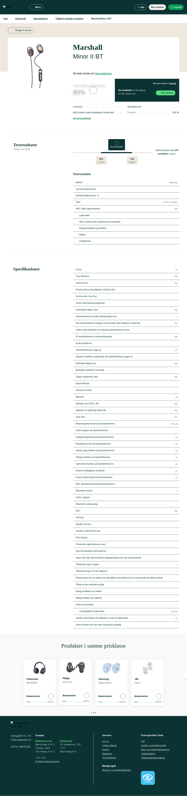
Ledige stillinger (109, 745)
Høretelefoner (41, 19)
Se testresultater (82, 118)
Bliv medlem (157, 7)
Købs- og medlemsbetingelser (155, 749)
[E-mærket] (148, 778)
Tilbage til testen (23, 30)
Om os (105, 741)
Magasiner (107, 753)
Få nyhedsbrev (109, 757)
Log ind (172, 83)
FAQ (143, 741)
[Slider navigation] (91, 712)
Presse (105, 749)
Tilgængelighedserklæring (153, 757)
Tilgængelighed (148, 753)
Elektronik (20, 19)
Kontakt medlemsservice (47, 761)
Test (5, 19)
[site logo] (14, 7)
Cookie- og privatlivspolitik (153, 745)
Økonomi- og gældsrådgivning (116, 770)
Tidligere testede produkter (69, 19)
